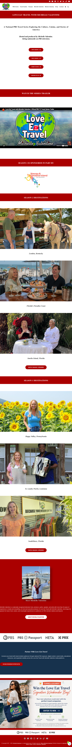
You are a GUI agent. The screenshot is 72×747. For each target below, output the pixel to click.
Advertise (44, 744)
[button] (68, 7)
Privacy (31, 744)
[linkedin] (40, 738)
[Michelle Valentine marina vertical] (36, 567)
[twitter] (37, 738)
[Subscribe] (28, 738)
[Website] (25, 738)
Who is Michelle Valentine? (47, 743)
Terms (34, 744)
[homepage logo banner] (36, 730)
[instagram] (34, 738)
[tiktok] (44, 738)
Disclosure (38, 744)
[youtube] (47, 738)
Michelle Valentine (17, 743)
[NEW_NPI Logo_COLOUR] (36, 172)
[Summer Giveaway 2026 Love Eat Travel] (36, 680)
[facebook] (31, 738)
